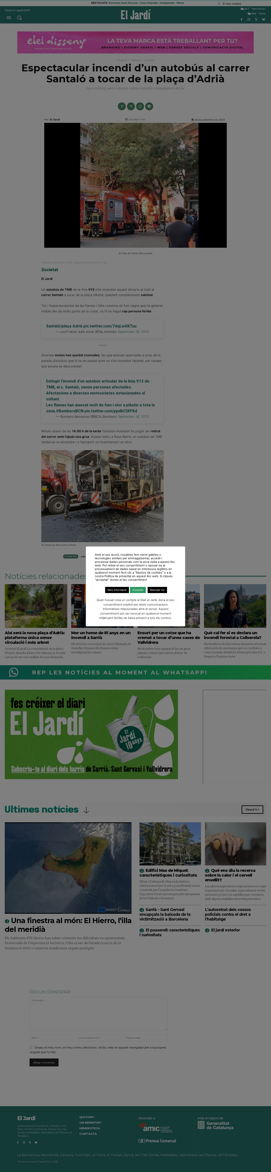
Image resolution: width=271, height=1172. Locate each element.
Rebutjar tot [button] (157, 589)
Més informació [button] (117, 589)
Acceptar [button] (137, 589)
